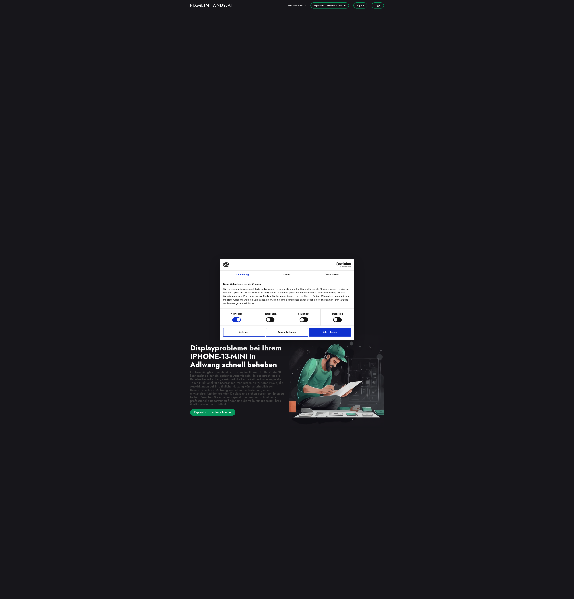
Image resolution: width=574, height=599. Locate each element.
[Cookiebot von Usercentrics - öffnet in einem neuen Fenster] (338, 264)
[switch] (270, 319)
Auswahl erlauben (287, 332)
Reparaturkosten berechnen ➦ (330, 5)
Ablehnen (244, 332)
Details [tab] (287, 274)
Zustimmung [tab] (242, 274)
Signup (360, 5)
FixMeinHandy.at (211, 5)
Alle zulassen (330, 332)
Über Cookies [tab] (332, 274)
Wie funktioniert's (297, 5)
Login (378, 5)
